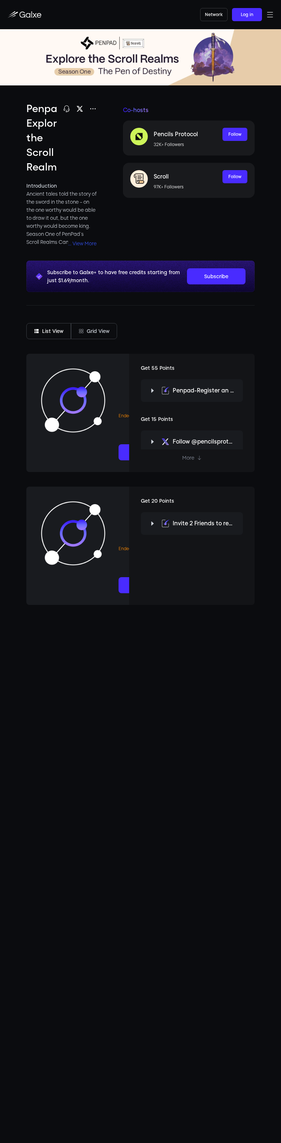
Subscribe (216, 276)
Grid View (98, 331)
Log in (247, 14)
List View (52, 331)
